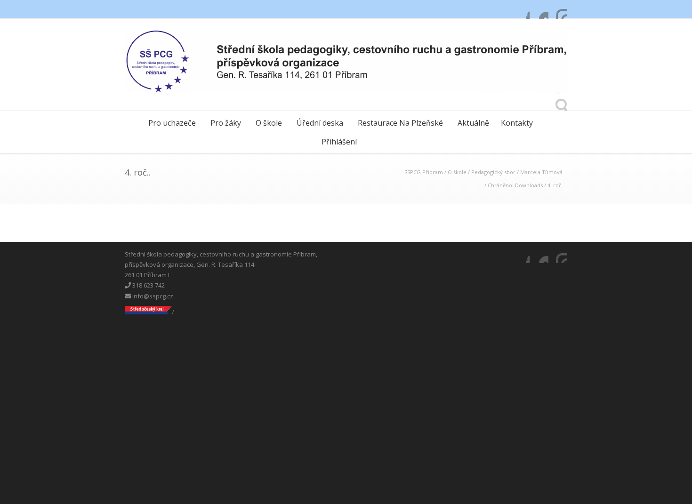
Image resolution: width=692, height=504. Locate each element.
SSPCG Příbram (423, 172)
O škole (269, 123)
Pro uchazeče (172, 123)
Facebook (520, 9)
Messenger (539, 9)
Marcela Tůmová (541, 172)
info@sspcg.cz (152, 296)
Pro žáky (225, 123)
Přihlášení (339, 141)
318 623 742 (148, 285)
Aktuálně (473, 123)
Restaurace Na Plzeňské (400, 123)
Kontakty (517, 123)
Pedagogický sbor (493, 172)
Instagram (557, 9)
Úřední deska (320, 123)
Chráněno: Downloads (515, 185)
